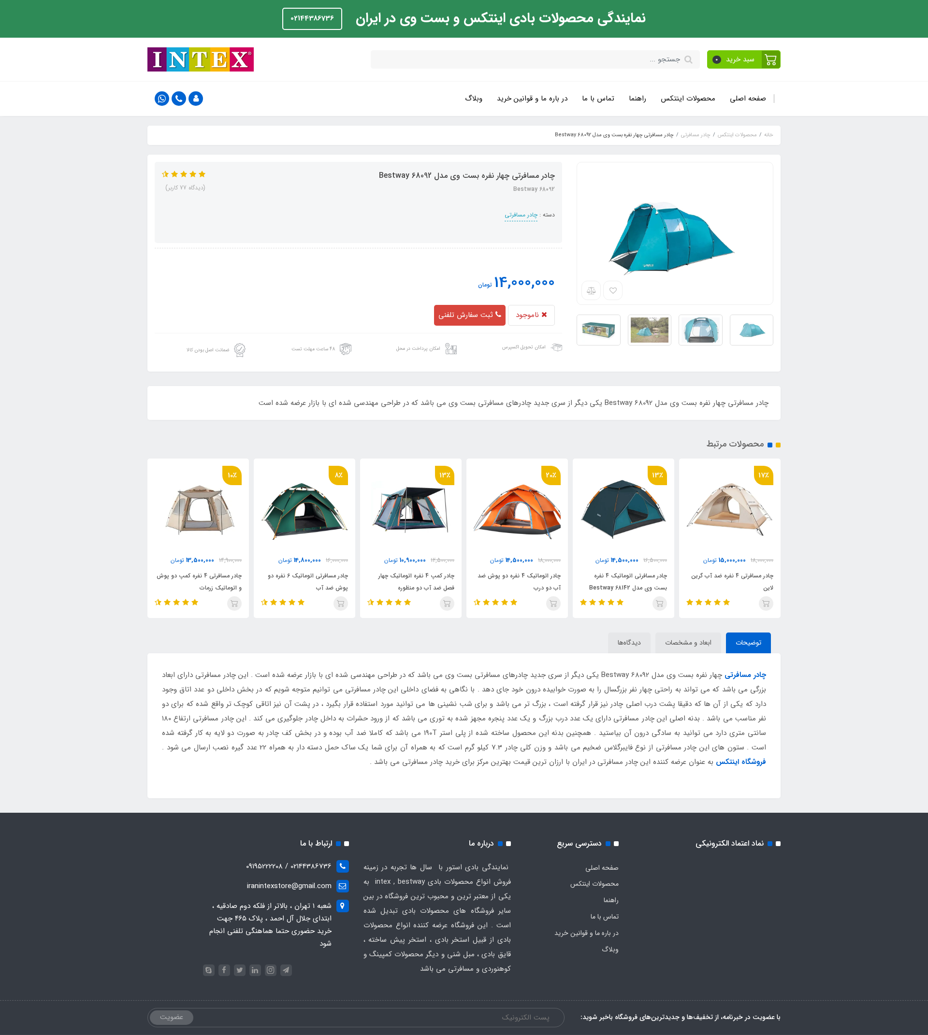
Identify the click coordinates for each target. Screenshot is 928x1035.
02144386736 (312, 18)
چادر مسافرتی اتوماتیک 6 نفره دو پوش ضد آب (308, 581)
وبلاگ (473, 98)
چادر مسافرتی (521, 214)
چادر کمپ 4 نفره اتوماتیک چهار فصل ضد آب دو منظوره (416, 581)
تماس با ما (598, 98)
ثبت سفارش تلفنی (466, 315)
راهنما (637, 98)
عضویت (171, 1017)
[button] (744, 59)
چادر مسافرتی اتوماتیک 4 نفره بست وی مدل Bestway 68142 (628, 581)
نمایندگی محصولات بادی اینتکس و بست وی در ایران (499, 18)
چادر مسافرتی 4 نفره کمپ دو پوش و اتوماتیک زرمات (199, 581)
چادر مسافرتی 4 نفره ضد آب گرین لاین (732, 581)
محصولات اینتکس (688, 98)
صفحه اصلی (748, 98)
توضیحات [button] (748, 642)
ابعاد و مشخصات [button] (688, 642)
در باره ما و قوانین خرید (532, 98)
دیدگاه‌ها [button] (629, 642)
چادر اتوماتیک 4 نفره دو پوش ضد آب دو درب (519, 581)
